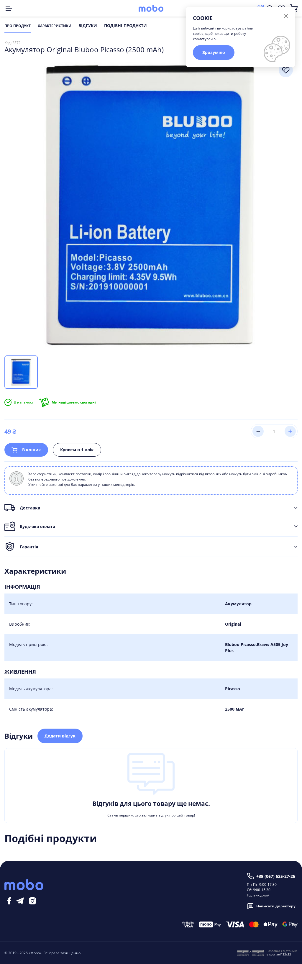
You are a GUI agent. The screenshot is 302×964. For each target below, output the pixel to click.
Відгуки (87, 26)
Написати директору (276, 906)
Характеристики (54, 26)
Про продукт (17, 26)
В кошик (31, 450)
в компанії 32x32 (279, 954)
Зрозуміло (213, 52)
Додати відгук (60, 736)
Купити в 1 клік (77, 450)
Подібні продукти (125, 26)
